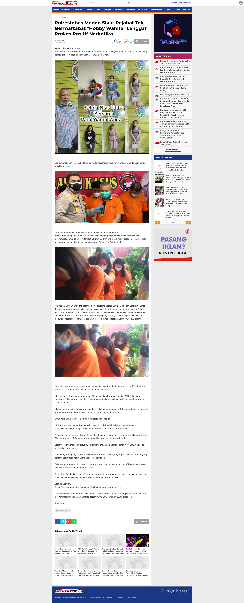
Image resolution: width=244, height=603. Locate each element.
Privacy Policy (82, 598)
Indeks (186, 10)
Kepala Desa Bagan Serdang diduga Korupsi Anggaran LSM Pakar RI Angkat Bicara (174, 124)
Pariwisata (119, 10)
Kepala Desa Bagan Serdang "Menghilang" (173, 143)
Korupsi (107, 10)
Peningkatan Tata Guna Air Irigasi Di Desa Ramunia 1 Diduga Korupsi (173, 79)
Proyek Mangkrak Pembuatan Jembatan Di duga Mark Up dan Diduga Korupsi (175, 70)
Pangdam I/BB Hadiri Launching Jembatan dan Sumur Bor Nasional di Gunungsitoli (172, 134)
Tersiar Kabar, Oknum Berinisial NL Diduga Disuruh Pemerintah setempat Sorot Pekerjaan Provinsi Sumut (178, 178)
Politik (169, 10)
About (90, 598)
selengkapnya (172, 150)
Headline (66, 10)
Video (177, 10)
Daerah (89, 10)
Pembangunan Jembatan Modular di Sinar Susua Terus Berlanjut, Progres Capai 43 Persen (177, 214)
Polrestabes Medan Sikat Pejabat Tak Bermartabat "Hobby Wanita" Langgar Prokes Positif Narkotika (101, 28)
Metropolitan (156, 10)
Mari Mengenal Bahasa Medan (174, 94)
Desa (98, 10)
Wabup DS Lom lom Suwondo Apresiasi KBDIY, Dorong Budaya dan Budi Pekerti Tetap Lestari (176, 190)
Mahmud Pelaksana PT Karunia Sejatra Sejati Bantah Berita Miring (175, 88)
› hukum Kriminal (66, 17)
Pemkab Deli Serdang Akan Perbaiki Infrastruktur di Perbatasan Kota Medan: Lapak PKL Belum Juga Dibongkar (172, 167)
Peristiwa (78, 10)
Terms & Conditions (69, 598)
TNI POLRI (142, 10)
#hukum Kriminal (62, 511)
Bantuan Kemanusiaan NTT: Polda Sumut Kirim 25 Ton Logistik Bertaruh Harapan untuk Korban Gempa (173, 114)
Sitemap (109, 598)
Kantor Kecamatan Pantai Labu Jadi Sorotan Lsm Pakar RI (175, 62)
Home (56, 10)
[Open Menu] (241, 3)
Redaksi (58, 598)
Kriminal (131, 10)
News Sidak (132, 598)
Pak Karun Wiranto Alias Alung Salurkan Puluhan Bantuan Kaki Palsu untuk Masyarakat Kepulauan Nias (175, 102)
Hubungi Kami (99, 598)
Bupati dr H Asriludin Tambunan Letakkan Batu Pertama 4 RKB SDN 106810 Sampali (177, 202)
